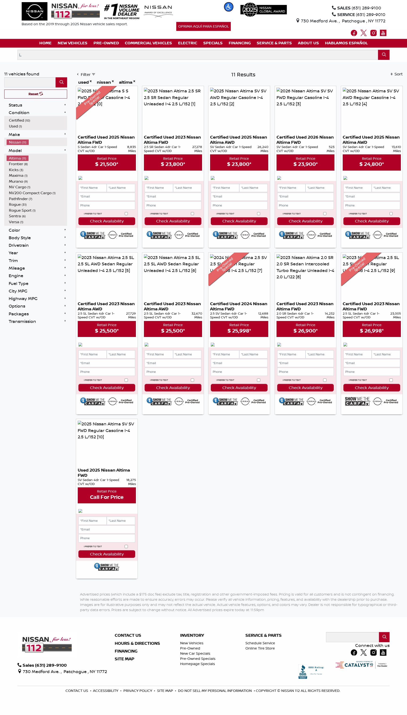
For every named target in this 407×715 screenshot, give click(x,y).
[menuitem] (37, 120)
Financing (126, 651)
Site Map (124, 659)
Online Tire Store (260, 648)
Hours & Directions (137, 643)
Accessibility (106, 690)
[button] (228, 7)
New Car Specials (195, 653)
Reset (33, 93)
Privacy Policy (138, 690)
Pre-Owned (190, 648)
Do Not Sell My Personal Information (215, 690)
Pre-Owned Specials (198, 658)
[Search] (384, 55)
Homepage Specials (197, 663)
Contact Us (128, 635)
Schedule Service (260, 643)
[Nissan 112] (61, 11)
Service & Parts (263, 635)
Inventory (192, 635)
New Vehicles (192, 643)
